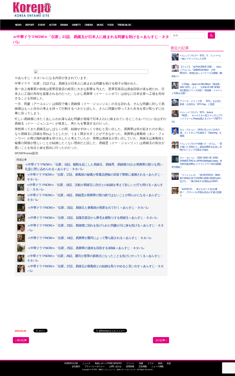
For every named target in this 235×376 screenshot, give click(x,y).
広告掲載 (143, 366)
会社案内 (76, 366)
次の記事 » (161, 340)
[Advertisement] (144, 10)
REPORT (29, 25)
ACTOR (52, 25)
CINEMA (89, 25)
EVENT (41, 25)
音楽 (169, 363)
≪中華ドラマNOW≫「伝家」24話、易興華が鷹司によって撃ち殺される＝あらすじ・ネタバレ (90, 238)
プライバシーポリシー (94, 366)
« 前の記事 (21, 340)
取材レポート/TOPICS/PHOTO (108, 363)
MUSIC (100, 25)
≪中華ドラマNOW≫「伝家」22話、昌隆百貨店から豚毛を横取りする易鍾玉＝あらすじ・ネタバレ (93, 218)
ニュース (86, 363)
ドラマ (150, 363)
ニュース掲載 (157, 366)
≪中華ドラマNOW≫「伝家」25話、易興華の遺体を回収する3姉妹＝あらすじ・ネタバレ (86, 248)
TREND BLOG (124, 25)
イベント (130, 363)
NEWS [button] (18, 25)
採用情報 (130, 366)
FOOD (110, 25)
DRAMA (64, 25)
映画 (160, 363)
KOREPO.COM (71, 363)
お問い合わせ (115, 366)
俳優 (141, 363)
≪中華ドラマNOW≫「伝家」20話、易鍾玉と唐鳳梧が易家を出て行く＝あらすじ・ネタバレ (88, 207)
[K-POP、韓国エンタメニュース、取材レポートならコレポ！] (32, 5)
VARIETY (76, 25)
